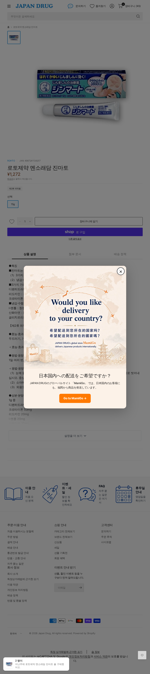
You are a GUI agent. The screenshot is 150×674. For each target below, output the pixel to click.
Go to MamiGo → (75, 398)
